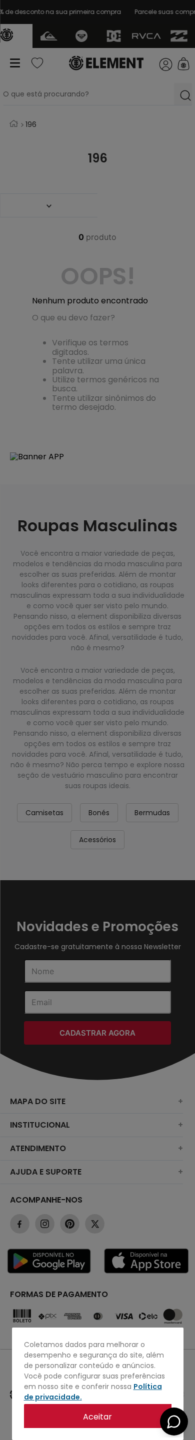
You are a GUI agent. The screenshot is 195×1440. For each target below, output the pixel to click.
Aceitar (97, 1417)
